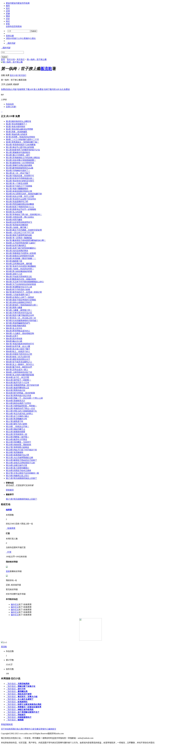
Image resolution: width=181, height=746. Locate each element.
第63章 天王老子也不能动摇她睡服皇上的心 (25, 282)
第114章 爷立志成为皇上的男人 (19, 414)
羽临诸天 (22, 715)
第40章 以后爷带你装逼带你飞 (19, 222)
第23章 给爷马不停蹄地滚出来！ (20, 178)
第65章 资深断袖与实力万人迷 (19, 287)
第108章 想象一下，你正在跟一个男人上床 (24, 398)
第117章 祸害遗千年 (14, 421)
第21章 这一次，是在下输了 (18, 173)
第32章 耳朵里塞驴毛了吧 (17, 201)
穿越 (8, 13)
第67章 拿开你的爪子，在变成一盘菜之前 (24, 292)
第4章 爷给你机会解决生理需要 (19, 129)
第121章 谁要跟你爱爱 (15, 432)
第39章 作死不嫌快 (14, 220)
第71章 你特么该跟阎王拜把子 (19, 302)
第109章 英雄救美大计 (15, 401)
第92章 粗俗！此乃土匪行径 (18, 357)
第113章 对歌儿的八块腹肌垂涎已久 (21, 411)
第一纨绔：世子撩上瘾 (37, 59)
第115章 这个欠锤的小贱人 (17, 416)
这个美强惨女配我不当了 (28, 712)
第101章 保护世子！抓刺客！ (18, 380)
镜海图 (21, 720)
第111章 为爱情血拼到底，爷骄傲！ (21, 406)
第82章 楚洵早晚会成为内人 (18, 331)
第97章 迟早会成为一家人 (17, 370)
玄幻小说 (11, 59)
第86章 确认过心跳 (14, 341)
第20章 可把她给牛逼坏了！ (18, 170)
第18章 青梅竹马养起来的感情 (19, 165)
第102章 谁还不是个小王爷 (17, 382)
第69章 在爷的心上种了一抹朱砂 (20, 297)
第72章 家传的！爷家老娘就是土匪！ (22, 305)
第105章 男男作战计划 (15, 390)
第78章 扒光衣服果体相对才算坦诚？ (22, 320)
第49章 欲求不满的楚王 (16, 245)
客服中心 (28, 38)
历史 (8, 19)
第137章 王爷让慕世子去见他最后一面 (22, 473)
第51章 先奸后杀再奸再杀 (17, 251)
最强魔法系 (23, 691)
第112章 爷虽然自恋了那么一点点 (20, 408)
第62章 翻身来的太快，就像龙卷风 (21, 279)
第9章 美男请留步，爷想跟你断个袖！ (22, 142)
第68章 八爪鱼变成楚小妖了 (18, 295)
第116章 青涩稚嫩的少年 (16, 419)
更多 (8, 24)
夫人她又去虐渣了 (25, 699)
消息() (9, 38)
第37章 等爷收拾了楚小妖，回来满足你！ (24, 214)
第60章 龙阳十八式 (14, 274)
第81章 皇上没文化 (14, 328)
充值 (14, 38)
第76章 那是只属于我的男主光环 (20, 315)
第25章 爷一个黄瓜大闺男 (17, 183)
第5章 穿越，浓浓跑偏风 (16, 132)
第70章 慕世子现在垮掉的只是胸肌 (21, 300)
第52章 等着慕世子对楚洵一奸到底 (21, 253)
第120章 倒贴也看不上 (15, 429)
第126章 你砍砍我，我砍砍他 (18, 445)
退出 (34, 38)
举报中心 (44, 729)
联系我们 (13, 729)
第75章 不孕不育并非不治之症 (19, 313)
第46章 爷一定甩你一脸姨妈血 (19, 238)
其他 (20, 26)
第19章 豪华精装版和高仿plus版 (19, 168)
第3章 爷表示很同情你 (15, 126)
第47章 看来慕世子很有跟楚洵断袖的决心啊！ (26, 240)
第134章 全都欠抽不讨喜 (16, 465)
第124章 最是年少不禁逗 (16, 439)
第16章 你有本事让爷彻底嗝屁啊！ (21, 160)
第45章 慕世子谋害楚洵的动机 (19, 235)
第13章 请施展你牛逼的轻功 (18, 152)
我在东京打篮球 (25, 694)
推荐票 (9, 510)
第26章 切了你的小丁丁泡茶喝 (19, 186)
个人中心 (20, 38)
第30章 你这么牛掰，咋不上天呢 (20, 196)
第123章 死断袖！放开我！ (17, 437)
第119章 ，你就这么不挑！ (17, 426)
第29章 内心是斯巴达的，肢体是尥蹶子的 (24, 194)
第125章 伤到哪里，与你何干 (18, 442)
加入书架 (13, 89)
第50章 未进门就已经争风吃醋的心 (21, 248)
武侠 (8, 11)
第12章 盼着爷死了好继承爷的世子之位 (23, 150)
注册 (12, 36)
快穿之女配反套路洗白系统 (29, 704)
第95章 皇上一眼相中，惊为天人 (20, 364)
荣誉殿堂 (10, 490)
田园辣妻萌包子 (25, 717)
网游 (8, 16)
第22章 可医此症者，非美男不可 (20, 176)
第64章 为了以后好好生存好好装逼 (21, 284)
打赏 (8, 552)
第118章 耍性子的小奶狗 (16, 424)
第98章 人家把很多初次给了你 (19, 372)
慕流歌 (46, 68)
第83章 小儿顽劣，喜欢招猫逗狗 (20, 333)
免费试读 (5, 89)
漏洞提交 (52, 729)
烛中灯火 (15, 604)
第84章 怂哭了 (12, 336)
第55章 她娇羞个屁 (14, 261)
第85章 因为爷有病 (14, 339)
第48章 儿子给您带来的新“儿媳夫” (21, 243)
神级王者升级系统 (25, 709)
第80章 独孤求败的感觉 (16, 326)
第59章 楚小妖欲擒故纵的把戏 (19, 271)
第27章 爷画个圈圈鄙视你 (17, 189)
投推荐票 (21, 89)
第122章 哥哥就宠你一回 (16, 434)
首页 (3, 59)
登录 (8, 36)
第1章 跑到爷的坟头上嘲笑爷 (18, 121)
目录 (11, 107)
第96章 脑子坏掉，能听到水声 (19, 367)
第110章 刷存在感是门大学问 (18, 403)
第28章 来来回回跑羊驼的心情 (19, 191)
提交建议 (36, 729)
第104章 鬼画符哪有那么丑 (17, 388)
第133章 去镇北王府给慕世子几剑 (20, 463)
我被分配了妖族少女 (26, 686)
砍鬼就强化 (23, 702)
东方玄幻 (21, 59)
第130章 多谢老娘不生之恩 (17, 455)
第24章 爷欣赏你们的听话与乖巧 (20, 181)
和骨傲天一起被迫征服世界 (29, 707)
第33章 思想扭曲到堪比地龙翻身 (20, 204)
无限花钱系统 (24, 684)
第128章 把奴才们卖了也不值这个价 (21, 450)
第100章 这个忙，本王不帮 (17, 377)
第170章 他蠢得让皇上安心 (17, 476)
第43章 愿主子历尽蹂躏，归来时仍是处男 (24, 230)
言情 (16, 26)
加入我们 (21, 729)
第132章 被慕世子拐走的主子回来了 (21, 460)
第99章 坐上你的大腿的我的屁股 (20, 375)
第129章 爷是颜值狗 (14, 452)
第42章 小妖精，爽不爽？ (17, 227)
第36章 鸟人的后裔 (14, 212)
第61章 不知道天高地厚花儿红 (19, 276)
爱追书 (9, 3)
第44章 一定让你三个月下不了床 (20, 233)
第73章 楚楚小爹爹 (14, 308)
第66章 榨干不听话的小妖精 (18, 289)
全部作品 (10, 26)
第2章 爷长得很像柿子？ (16, 124)
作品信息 (10, 104)
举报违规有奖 (7, 724)
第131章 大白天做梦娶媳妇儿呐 (19, 457)
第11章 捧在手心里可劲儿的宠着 (20, 147)
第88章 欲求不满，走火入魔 (18, 346)
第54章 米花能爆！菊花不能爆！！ (21, 258)
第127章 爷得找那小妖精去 (17, 447)
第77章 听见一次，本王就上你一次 (21, 318)
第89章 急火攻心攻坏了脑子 (18, 349)
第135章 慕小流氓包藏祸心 (17, 468)
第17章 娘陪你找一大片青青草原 (20, 163)
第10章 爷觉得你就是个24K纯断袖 (20, 145)
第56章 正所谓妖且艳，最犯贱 (19, 264)
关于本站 (5, 729)
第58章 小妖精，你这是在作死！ (20, 269)
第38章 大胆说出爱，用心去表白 (20, 217)
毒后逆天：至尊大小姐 (27, 697)
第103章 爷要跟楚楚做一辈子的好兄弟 (22, 385)
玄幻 (8, 8)
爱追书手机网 (24, 3)
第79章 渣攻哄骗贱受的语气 (18, 323)
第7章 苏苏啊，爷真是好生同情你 (20, 137)
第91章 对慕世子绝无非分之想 (19, 354)
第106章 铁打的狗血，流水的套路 (20, 393)
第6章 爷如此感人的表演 (16, 134)
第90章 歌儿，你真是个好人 (18, 351)
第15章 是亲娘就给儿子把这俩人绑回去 (23, 158)
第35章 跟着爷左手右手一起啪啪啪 (21, 209)
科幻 (8, 21)
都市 (8, 6)
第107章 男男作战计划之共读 (18, 395)
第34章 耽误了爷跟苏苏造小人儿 (20, 207)
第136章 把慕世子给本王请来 (18, 470)
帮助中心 (29, 729)
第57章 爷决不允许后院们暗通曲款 (21, 266)
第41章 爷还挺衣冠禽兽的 (17, 225)
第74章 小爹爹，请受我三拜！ (19, 310)
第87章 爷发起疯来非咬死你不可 (20, 344)
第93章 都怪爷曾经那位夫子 (18, 359)
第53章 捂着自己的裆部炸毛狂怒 (20, 256)
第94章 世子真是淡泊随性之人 (19, 362)
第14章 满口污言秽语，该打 (18, 155)
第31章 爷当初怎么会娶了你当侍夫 (21, 199)
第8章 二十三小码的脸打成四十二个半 (22, 139)
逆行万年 (22, 689)
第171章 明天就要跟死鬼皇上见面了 (21, 478)
